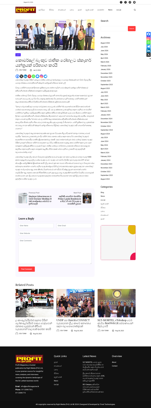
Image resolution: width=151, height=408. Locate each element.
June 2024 (104, 141)
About (114, 362)
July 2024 (104, 137)
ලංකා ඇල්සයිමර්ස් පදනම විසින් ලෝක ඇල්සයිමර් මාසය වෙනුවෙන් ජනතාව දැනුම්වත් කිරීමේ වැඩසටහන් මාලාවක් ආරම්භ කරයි (33, 325)
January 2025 (105, 115)
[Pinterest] (29, 76)
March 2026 (105, 62)
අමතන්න (100, 10)
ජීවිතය (51, 10)
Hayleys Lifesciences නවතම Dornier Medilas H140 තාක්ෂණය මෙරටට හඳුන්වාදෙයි (40, 200)
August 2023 (105, 179)
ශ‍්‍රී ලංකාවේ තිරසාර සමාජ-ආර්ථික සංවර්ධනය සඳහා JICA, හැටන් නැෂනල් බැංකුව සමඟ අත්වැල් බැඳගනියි (94, 377)
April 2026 (104, 58)
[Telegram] (45, 76)
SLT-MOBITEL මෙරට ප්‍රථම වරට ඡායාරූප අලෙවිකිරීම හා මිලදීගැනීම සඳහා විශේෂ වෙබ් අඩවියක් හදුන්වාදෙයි (93, 366)
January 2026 (105, 69)
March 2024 (105, 153)
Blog (102, 192)
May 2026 (104, 54)
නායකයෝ (62, 10)
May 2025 (104, 100)
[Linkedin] (25, 76)
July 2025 (104, 92)
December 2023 (106, 164)
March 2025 (105, 107)
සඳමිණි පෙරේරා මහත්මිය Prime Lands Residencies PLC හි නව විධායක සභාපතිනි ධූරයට (69, 200)
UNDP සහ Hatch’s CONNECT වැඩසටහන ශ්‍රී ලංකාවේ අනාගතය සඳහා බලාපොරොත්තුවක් (73, 323)
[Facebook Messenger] (37, 76)
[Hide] (150, 59)
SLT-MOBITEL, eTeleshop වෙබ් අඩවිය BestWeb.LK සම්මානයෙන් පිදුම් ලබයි (115, 323)
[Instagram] (41, 76)
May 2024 (104, 145)
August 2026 (105, 43)
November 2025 (106, 77)
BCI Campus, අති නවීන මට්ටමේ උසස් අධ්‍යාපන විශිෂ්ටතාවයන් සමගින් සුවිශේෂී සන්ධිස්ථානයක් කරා (93, 388)
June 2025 (104, 96)
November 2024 (106, 122)
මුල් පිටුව (42, 10)
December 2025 (106, 73)
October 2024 (106, 126)
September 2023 (107, 175)
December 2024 (106, 119)
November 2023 (106, 168)
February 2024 (106, 156)
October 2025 (106, 81)
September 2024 (107, 130)
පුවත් (79, 10)
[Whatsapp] (33, 76)
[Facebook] (17, 76)
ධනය (72, 10)
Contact (114, 366)
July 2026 (104, 47)
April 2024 (104, 149)
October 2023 (106, 172)
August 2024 (105, 134)
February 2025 (106, 111)
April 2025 (104, 103)
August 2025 (105, 88)
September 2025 (107, 85)
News (110, 10)
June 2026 (104, 51)
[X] (21, 76)
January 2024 (105, 160)
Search (104, 20)
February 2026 (106, 66)
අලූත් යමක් (89, 10)
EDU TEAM (22, 70)
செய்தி (118, 10)
